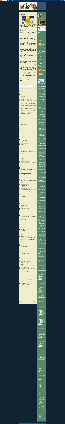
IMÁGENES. (39, 335)
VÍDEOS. (39, 378)
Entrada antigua (34, 301)
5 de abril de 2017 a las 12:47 (26, 208)
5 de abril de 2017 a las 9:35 (28, 173)
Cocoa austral (40, 54)
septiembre (40, 390)
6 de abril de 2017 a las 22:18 (27, 271)
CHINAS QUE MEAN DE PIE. (41, 278)
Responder (22, 92)
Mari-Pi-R (22, 267)
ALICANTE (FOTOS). (41, 398)
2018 (39, 386)
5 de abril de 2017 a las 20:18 (27, 244)
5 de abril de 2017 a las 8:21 (26, 156)
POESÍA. (39, 353)
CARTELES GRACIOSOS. (41, 273)
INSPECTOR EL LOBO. (40, 336)
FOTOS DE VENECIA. (40, 320)
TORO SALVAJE (22, 229)
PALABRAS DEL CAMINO (42, 53)
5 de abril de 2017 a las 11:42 (26, 184)
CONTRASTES (40, 61)
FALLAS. (39, 303)
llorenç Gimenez (22, 99)
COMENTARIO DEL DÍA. (41, 401)
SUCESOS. (39, 368)
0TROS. (39, 255)
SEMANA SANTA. (41, 402)
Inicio (28, 301)
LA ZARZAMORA (23, 283)
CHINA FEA (39, 277)
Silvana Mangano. (40, 365)
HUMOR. (39, 331)
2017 (39, 387)
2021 (39, 383)
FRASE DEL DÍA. (40, 324)
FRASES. (35, 86)
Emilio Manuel (22, 161)
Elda (21, 188)
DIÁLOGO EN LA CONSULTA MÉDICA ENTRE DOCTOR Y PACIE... (42, 400)
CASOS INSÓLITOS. (40, 275)
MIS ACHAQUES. (40, 346)
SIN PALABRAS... (41, 63)
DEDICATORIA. (40, 290)
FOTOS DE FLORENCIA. (41, 310)
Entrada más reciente (21, 301)
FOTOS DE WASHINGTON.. (41, 322)
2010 (39, 417)
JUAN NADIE (40, 47)
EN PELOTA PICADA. (40, 300)
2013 (39, 414)
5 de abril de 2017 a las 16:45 (28, 229)
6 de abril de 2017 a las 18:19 (29, 261)
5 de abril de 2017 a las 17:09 (26, 236)
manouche (22, 184)
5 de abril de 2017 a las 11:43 (25, 188)
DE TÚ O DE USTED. (40, 289)
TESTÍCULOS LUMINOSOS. (41, 370)
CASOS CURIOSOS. (40, 274)
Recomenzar (22, 271)
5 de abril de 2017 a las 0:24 (27, 138)
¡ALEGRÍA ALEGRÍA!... (40, 254)
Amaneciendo (40, 59)
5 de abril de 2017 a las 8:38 (27, 161)
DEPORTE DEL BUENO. (41, 291)
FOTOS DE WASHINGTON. (41, 321)
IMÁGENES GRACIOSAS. (41, 333)
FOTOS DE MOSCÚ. (40, 311)
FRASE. (39, 325)
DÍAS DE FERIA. (40, 292)
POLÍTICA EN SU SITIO (40, 354)
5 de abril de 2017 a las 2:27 (25, 143)
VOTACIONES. (39, 379)
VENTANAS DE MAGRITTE (42, 66)
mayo (39, 394)
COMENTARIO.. (40, 286)
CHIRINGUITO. (40, 279)
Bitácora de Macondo (41, 44)
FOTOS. (39, 323)
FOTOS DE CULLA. (40, 309)
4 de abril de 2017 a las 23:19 (28, 99)
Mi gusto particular (41, 74)
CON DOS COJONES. (40, 287)
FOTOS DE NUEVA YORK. (41, 313)
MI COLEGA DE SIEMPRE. (41, 345)
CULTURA (39, 288)
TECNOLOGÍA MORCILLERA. (41, 369)
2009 (39, 418)
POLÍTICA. (39, 355)
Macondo (22, 156)
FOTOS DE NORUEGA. (40, 312)
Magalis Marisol (22, 138)
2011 (39, 416)
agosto (40, 391)
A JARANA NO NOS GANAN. (41, 256)
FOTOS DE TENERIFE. (40, 319)
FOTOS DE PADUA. (40, 314)
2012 (39, 415)
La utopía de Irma (23, 173)
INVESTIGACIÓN (40, 337)
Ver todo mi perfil (43, 16)
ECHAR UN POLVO (40, 296)
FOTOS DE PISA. (40, 315)
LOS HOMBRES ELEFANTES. (41, 343)
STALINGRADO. (40, 367)
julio (39, 392)
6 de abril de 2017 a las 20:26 (26, 267)
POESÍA (39, 352)
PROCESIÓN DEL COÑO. (41, 358)
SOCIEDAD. (39, 366)
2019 (39, 385)
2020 (39, 384)
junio (39, 393)
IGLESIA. (39, 332)
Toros (39, 372)
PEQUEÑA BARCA (41, 40)
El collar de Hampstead (23, 261)
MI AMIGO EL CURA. (40, 344)
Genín (21, 143)
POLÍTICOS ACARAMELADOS (41, 357)
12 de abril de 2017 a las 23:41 (28, 283)
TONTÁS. (39, 371)
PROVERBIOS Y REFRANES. (41, 359)
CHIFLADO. (39, 276)
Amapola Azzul (22, 244)
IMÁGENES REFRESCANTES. (41, 334)
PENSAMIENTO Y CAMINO (42, 70)
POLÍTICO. (39, 356)
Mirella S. (22, 208)
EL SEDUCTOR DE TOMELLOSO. (41, 297)
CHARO (22, 236)
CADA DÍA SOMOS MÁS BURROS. (42, 268)
